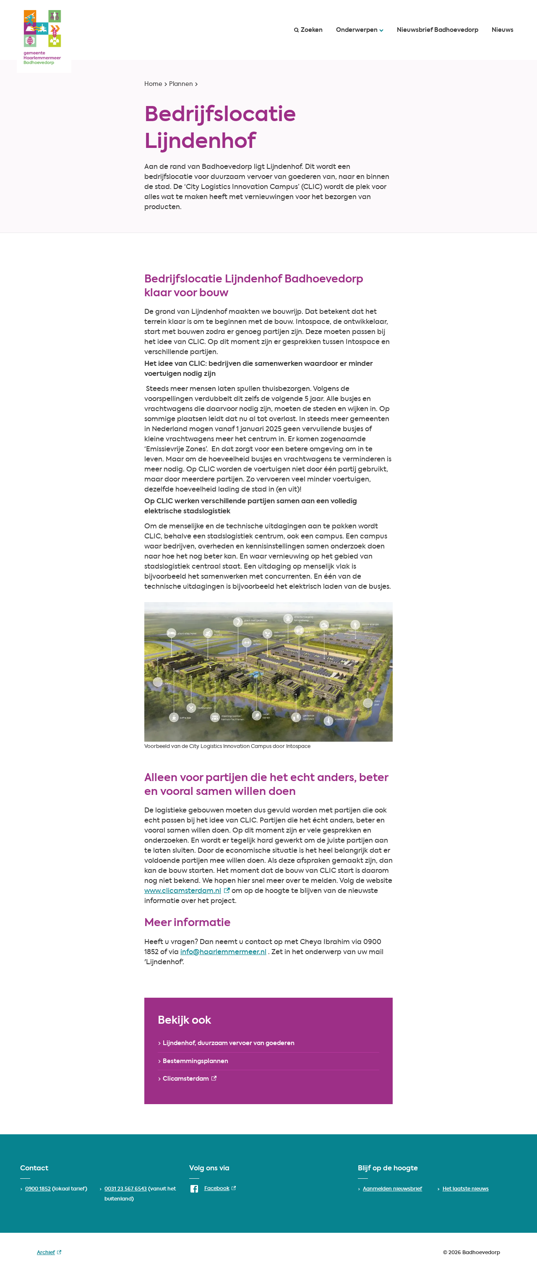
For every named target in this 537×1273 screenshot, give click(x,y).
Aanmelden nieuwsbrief (392, 1189)
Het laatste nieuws (466, 1189)
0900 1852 (38, 1189)
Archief (49, 1254)
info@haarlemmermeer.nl (223, 952)
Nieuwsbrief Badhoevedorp (437, 30)
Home (153, 84)
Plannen (181, 84)
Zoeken (312, 30)
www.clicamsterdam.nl (187, 891)
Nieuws (503, 30)
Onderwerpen (357, 30)
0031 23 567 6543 (125, 1189)
